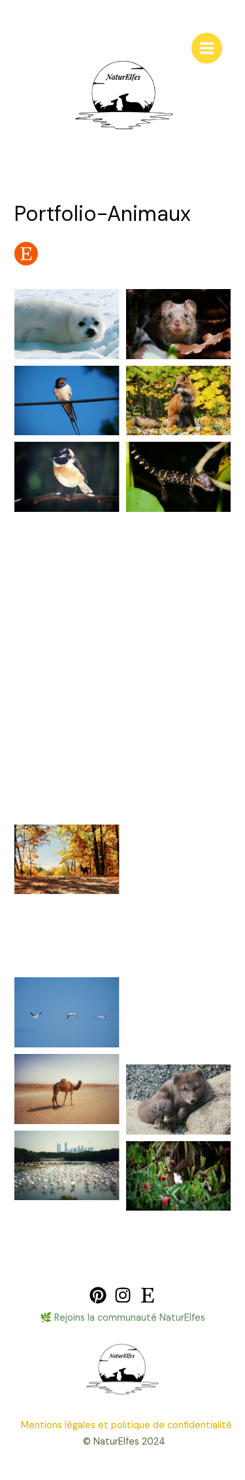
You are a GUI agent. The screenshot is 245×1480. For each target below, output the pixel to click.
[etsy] (147, 1295)
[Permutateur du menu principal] (206, 48)
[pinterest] (98, 1295)
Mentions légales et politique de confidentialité (126, 1425)
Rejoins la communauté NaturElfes (129, 1318)
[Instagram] (122, 1295)
